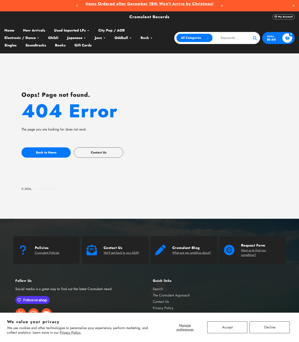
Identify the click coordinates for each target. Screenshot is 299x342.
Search (158, 288)
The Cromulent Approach (171, 295)
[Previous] (77, 6)
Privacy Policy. (70, 332)
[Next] (222, 6)
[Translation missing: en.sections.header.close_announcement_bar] (293, 6)
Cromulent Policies (47, 252)
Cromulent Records (149, 17)
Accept (227, 327)
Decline (269, 327)
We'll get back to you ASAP (121, 252)
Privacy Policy (163, 307)
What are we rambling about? (191, 252)
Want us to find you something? (253, 252)
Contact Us (161, 301)
